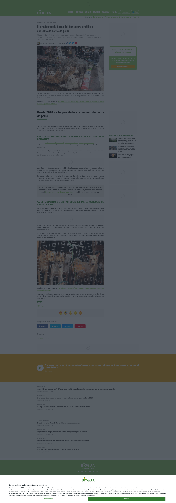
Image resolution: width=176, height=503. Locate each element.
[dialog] (88, 489)
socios (26, 487)
